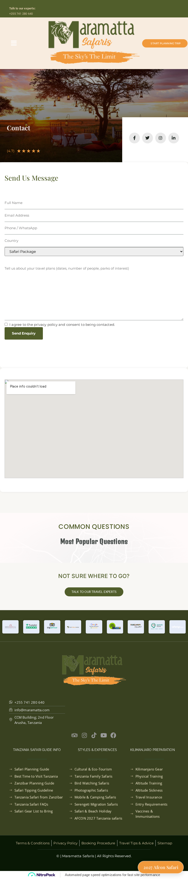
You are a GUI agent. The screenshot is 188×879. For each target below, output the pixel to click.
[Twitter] (147, 138)
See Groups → (129, 2)
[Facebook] (113, 735)
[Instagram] (160, 138)
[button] (13, 43)
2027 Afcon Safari (161, 867)
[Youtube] (104, 735)
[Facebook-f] (134, 138)
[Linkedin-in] (173, 138)
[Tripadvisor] (74, 735)
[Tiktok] (94, 735)
